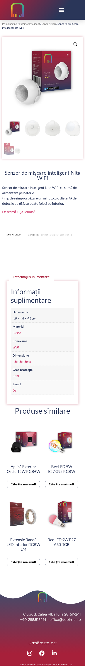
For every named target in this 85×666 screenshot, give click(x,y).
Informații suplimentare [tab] (31, 277)
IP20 (16, 376)
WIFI (16, 347)
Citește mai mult (23, 484)
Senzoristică (49, 23)
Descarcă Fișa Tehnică (18, 212)
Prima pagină (9, 23)
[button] (62, 10)
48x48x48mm (22, 361)
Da (14, 390)
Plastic (17, 333)
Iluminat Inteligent (29, 23)
